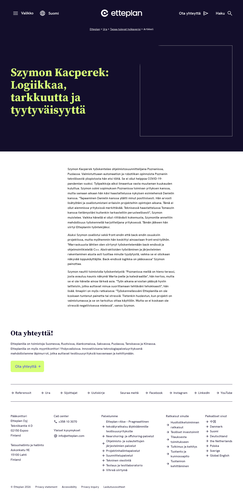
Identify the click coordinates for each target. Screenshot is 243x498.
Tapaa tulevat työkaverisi (125, 29)
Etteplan (95, 29)
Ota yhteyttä (25, 366)
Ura (105, 29)
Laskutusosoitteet (114, 487)
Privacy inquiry (90, 487)
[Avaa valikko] (16, 13)
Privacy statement (46, 487)
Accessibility (69, 487)
